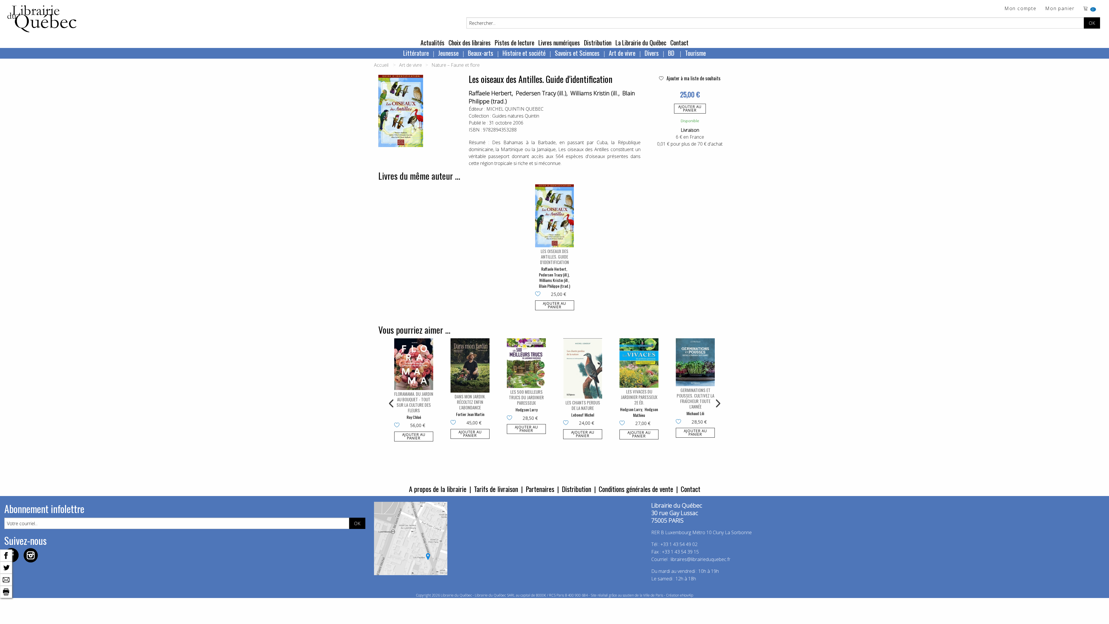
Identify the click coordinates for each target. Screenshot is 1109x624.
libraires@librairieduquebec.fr (700, 559)
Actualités (432, 42)
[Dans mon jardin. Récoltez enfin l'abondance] (470, 365)
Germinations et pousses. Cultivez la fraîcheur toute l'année (695, 398)
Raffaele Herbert (490, 93)
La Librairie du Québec (640, 42)
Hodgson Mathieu (645, 412)
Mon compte (1020, 9)
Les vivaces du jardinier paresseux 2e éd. (639, 397)
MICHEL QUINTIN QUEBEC (515, 109)
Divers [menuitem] (652, 52)
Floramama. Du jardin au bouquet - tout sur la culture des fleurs (413, 402)
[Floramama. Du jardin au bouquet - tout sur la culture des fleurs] (413, 364)
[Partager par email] (6, 579)
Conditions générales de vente (636, 489)
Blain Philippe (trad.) (554, 286)
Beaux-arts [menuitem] (480, 52)
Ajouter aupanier (690, 108)
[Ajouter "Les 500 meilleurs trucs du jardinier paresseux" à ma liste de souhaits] (511, 418)
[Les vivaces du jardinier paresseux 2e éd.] (638, 363)
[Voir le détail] (554, 215)
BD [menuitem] (672, 52)
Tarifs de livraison (496, 489)
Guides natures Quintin (515, 116)
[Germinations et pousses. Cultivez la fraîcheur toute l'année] (695, 362)
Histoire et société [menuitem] (524, 52)
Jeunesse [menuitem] (448, 52)
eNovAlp (686, 595)
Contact (679, 42)
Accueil (381, 65)
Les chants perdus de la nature (582, 405)
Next (717, 403)
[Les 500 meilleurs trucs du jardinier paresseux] (526, 363)
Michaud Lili (695, 413)
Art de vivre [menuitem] (622, 52)
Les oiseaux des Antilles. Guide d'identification (554, 256)
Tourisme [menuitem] (695, 52)
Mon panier (1060, 9)
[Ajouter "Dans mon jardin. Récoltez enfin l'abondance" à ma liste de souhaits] (454, 423)
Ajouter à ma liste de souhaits (693, 78)
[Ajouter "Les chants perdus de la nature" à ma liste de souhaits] (567, 423)
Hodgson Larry (526, 409)
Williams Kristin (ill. (594, 93)
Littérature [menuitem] (416, 52)
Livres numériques (559, 42)
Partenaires (540, 489)
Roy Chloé (414, 417)
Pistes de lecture (514, 42)
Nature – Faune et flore (455, 65)
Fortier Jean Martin (470, 414)
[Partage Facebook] (6, 555)
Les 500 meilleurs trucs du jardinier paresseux (526, 397)
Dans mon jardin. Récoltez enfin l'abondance (470, 402)
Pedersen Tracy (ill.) (541, 93)
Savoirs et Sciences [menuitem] (577, 52)
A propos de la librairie (437, 489)
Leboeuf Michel (582, 415)
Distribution (597, 42)
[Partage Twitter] (6, 567)
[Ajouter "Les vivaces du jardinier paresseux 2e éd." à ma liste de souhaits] (623, 423)
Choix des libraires (470, 42)
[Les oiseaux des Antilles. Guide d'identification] (554, 215)
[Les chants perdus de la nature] (582, 368)
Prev (391, 403)
